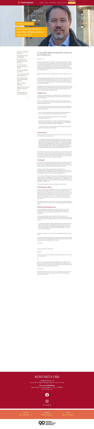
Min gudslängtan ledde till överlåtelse (22, 56)
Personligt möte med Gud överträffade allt (22, 93)
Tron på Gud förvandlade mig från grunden (23, 74)
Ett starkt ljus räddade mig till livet (22, 71)
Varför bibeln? (52, 2)
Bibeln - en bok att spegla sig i (21, 84)
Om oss (46, 2)
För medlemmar (72, 0)
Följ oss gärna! (47, 405)
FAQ (65, 2)
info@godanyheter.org (47, 381)
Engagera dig (60, 2)
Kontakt (41, 2)
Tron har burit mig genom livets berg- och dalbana (22, 66)
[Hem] (26, 2)
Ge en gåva (71, 2)
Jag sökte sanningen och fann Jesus (22, 52)
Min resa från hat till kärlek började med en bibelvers (22, 61)
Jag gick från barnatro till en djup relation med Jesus (23, 88)
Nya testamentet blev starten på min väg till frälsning (22, 79)
